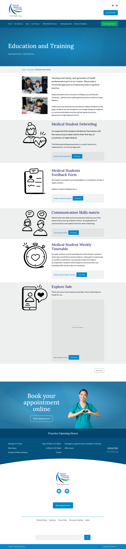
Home (10, 24)
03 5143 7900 (112, 448)
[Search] (87, 537)
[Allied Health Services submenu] (57, 23)
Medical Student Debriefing (62, 156)
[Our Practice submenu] (40, 23)
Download (77, 156)
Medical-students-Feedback (63, 198)
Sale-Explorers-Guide (61, 357)
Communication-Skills (60, 232)
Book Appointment (109, 24)
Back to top (100, 371)
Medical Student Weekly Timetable (64, 274)
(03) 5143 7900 (110, 13)
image (114, 546)
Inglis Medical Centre (19, 546)
